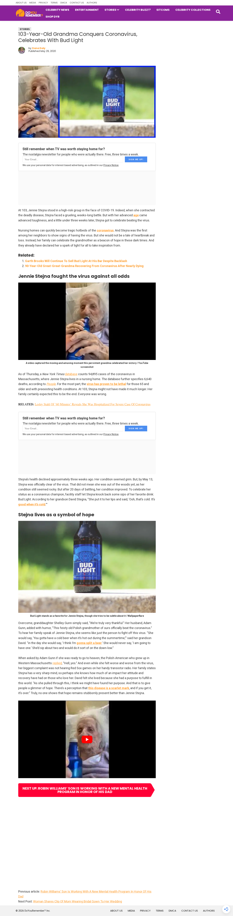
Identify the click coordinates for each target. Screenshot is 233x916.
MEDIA (32, 2)
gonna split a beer (89, 643)
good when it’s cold (31, 504)
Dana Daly (38, 48)
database (71, 374)
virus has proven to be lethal (106, 384)
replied (57, 663)
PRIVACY (43, 2)
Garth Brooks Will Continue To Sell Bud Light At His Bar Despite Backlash (76, 261)
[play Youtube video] (87, 739)
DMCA (63, 2)
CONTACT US (77, 2)
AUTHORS (92, 2)
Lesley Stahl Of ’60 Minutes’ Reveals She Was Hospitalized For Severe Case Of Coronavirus (92, 404)
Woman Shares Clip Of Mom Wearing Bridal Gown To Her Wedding (77, 901)
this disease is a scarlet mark (108, 688)
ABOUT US (21, 2)
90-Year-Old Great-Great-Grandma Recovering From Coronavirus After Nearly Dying (84, 266)
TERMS (54, 2)
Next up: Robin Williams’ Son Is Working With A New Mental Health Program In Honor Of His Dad (85, 790)
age (136, 215)
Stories (25, 29)
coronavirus (105, 230)
